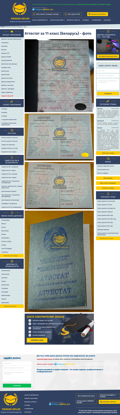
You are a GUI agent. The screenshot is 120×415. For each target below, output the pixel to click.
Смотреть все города (10, 256)
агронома (4, 278)
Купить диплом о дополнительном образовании (107, 234)
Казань (3, 227)
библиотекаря (5, 295)
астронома (4, 288)
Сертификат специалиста (9, 203)
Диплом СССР (5, 53)
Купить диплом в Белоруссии (106, 208)
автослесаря (5, 274)
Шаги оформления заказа (86, 396)
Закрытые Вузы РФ (7, 96)
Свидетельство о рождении (9, 167)
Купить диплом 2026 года (105, 215)
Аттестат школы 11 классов (9, 137)
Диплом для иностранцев (9, 64)
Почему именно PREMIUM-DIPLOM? (85, 402)
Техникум (4, 109)
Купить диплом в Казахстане (106, 201)
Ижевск (3, 224)
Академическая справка (8, 152)
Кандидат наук (5, 67)
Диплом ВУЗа (5, 74)
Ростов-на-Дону (6, 241)
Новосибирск (5, 238)
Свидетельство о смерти (8, 177)
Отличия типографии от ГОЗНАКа (108, 396)
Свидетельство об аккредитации (11, 207)
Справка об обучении (8, 145)
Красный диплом (6, 60)
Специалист (5, 42)
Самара (3, 245)
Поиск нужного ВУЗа (74, 14)
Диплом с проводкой (7, 89)
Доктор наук (5, 71)
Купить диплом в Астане (104, 205)
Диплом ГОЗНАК (6, 57)
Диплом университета (8, 82)
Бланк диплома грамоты (8, 191)
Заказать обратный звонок (105, 166)
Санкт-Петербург (6, 248)
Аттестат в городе (108, 188)
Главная (2, 26)
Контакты (107, 20)
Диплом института (6, 78)
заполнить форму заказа (44, 359)
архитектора (5, 285)
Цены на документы (39, 20)
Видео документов (7, 92)
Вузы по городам (102, 173)
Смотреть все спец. (10, 306)
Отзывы (85, 20)
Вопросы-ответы (73, 20)
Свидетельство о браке (8, 170)
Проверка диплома (103, 229)
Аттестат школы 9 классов (9, 141)
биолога (3, 299)
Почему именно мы (103, 169)
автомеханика (5, 270)
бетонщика (4, 292)
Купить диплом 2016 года (105, 222)
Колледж (4, 112)
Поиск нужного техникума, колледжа (47, 14)
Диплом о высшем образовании (11, 39)
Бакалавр (4, 46)
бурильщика (5, 302)
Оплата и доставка (56, 20)
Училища (4, 116)
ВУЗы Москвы (108, 178)
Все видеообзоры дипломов (108, 56)
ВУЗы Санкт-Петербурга (108, 183)
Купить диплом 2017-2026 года (106, 219)
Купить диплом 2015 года (105, 226)
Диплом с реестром (7, 85)
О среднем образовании (8, 119)
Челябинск (4, 252)
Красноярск (5, 231)
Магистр (3, 50)
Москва (3, 234)
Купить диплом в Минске (105, 212)
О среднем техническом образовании (8, 124)
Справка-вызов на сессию (9, 148)
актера (3, 281)
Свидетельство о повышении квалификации (10, 181)
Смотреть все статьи (106, 238)
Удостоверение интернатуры (10, 200)
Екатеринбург (5, 220)
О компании (96, 20)
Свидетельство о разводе (9, 174)
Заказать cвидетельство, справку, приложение (11, 187)
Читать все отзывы (108, 153)
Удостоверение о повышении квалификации (10, 195)
